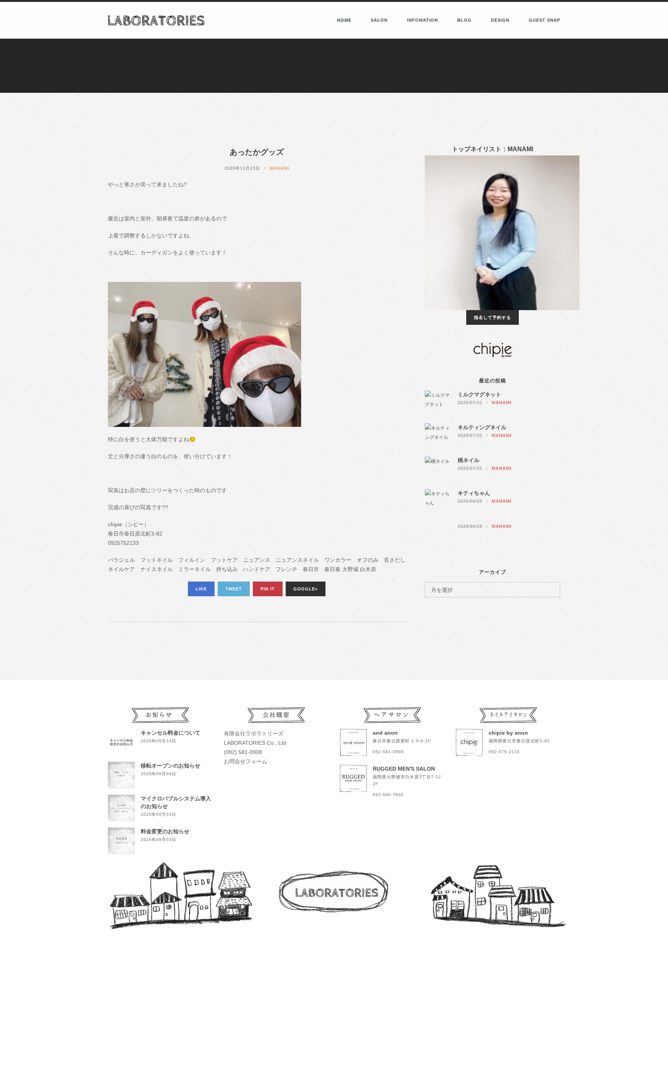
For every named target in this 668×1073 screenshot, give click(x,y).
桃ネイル (468, 460)
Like (201, 589)
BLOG (464, 20)
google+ (305, 589)
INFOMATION (422, 20)
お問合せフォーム (245, 761)
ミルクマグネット (479, 394)
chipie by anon (508, 733)
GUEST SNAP (544, 20)
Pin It (268, 589)
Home (344, 20)
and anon (385, 733)
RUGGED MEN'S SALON (404, 769)
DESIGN (500, 20)
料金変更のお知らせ (165, 831)
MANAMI (279, 168)
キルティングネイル (482, 427)
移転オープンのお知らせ (170, 766)
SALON (379, 20)
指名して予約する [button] (492, 317)
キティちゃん (474, 493)
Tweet (233, 589)
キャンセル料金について (170, 733)
